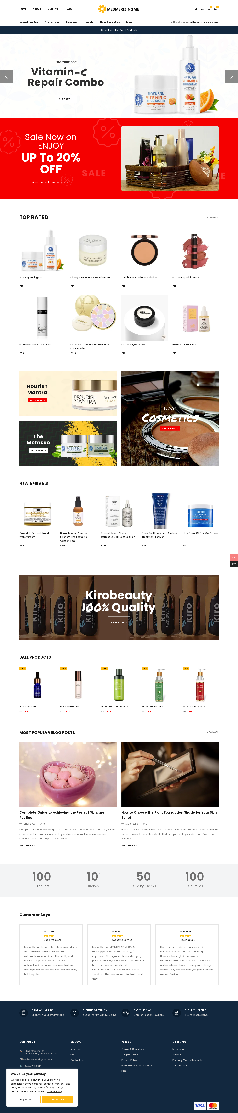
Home (22, 9)
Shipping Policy (130, 1054)
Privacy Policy (129, 1060)
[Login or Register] (202, 9)
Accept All (57, 1099)
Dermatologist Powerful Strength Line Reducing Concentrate (73, 536)
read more (26, 845)
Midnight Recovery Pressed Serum (90, 277)
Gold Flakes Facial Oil (184, 344)
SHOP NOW (69, 95)
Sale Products (180, 1065)
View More (213, 217)
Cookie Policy (54, 1091)
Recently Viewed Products (187, 1060)
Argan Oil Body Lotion (195, 706)
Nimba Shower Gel (152, 706)
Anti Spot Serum (28, 706)
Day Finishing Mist (70, 706)
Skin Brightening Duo (31, 277)
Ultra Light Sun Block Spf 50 (35, 344)
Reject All (25, 1099)
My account (179, 1049)
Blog (72, 1054)
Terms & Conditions (133, 1049)
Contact (53, 9)
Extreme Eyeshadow (133, 344)
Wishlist (176, 1054)
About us (75, 1049)
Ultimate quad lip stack (185, 277)
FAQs (69, 9)
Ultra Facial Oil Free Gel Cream (200, 533)
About (37, 9)
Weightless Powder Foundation (139, 277)
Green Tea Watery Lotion (115, 706)
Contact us (77, 1060)
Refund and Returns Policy (136, 1065)
